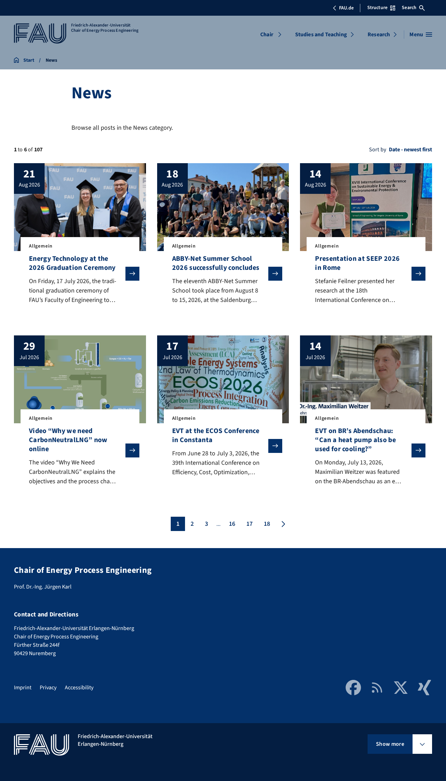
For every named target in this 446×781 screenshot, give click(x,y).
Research (379, 34)
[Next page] (283, 524)
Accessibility (79, 687)
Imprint (22, 687)
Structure (377, 7)
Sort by (377, 149)
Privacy (48, 687)
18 (267, 524)
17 (249, 524)
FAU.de (346, 8)
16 (232, 524)
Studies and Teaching (321, 34)
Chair (266, 34)
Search (409, 7)
